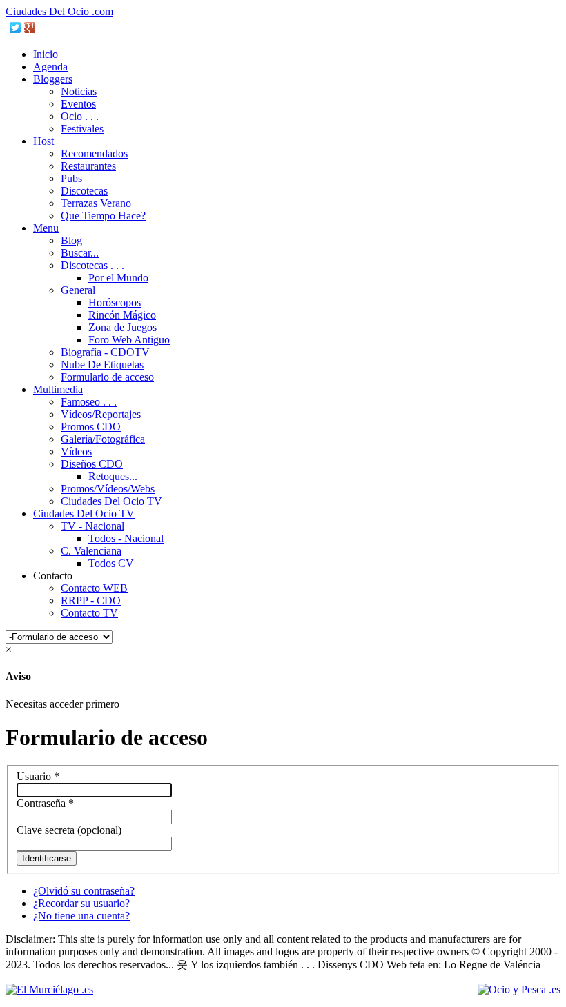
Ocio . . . (80, 116)
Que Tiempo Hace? (103, 215)
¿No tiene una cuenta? (81, 915)
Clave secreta (46, 830)
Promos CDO (91, 426)
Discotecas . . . (92, 265)
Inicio (45, 54)
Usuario (38, 776)
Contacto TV (89, 613)
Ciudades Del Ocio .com (59, 11)
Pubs (71, 178)
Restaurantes (88, 166)
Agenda (50, 66)
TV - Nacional (92, 526)
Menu (46, 228)
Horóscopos (114, 302)
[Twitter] (15, 28)
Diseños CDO (92, 464)
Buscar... (80, 253)
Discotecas (84, 191)
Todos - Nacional (126, 538)
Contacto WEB (94, 588)
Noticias (79, 91)
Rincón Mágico (122, 315)
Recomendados (94, 153)
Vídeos (76, 451)
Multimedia (58, 389)
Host (43, 141)
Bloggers (52, 79)
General (78, 290)
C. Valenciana (91, 551)
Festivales (82, 128)
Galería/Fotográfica (103, 439)
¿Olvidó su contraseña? (84, 891)
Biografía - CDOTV (105, 352)
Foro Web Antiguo (129, 340)
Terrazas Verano (96, 203)
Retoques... (112, 476)
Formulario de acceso (107, 377)
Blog (71, 240)
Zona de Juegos (122, 327)
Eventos (78, 104)
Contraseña (45, 803)
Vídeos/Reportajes (101, 414)
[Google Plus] (30, 28)
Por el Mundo (118, 277)
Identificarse (46, 858)
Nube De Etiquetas (102, 364)
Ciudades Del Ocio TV (111, 501)
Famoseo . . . (89, 402)
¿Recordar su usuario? (81, 903)
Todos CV (111, 563)
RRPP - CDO (91, 600)
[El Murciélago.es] (49, 989)
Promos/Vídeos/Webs (108, 489)
